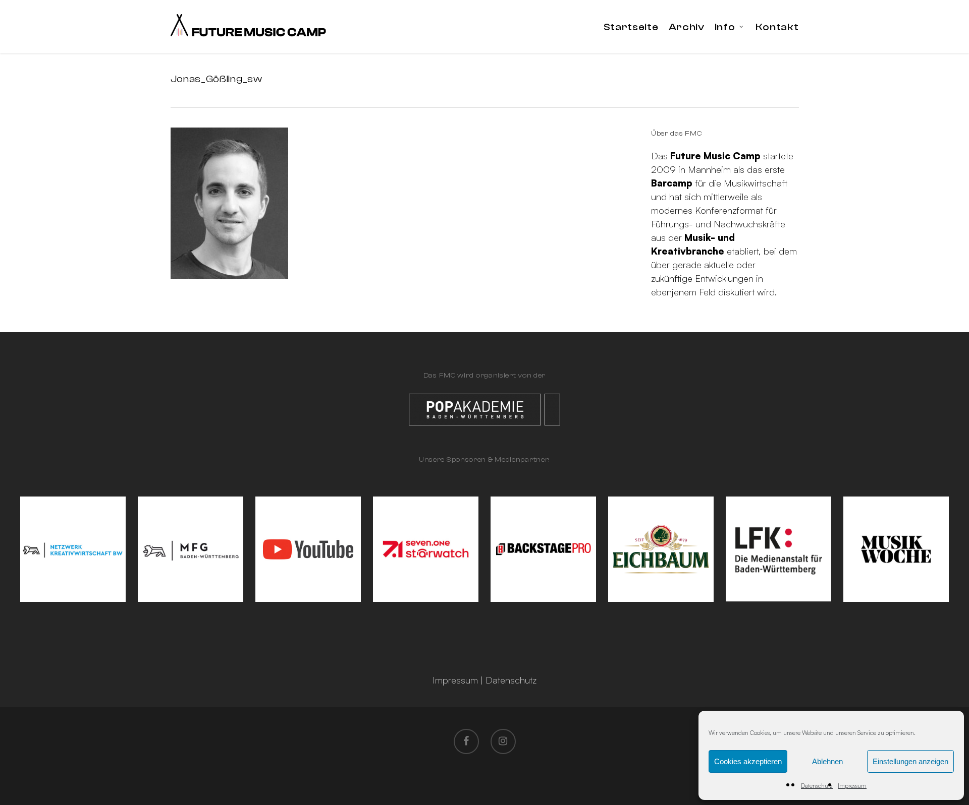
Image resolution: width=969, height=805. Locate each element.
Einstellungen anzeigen (910, 761)
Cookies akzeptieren (748, 761)
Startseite (631, 27)
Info (725, 27)
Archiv (687, 27)
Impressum (852, 785)
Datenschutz (817, 785)
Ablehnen (827, 761)
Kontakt (777, 27)
